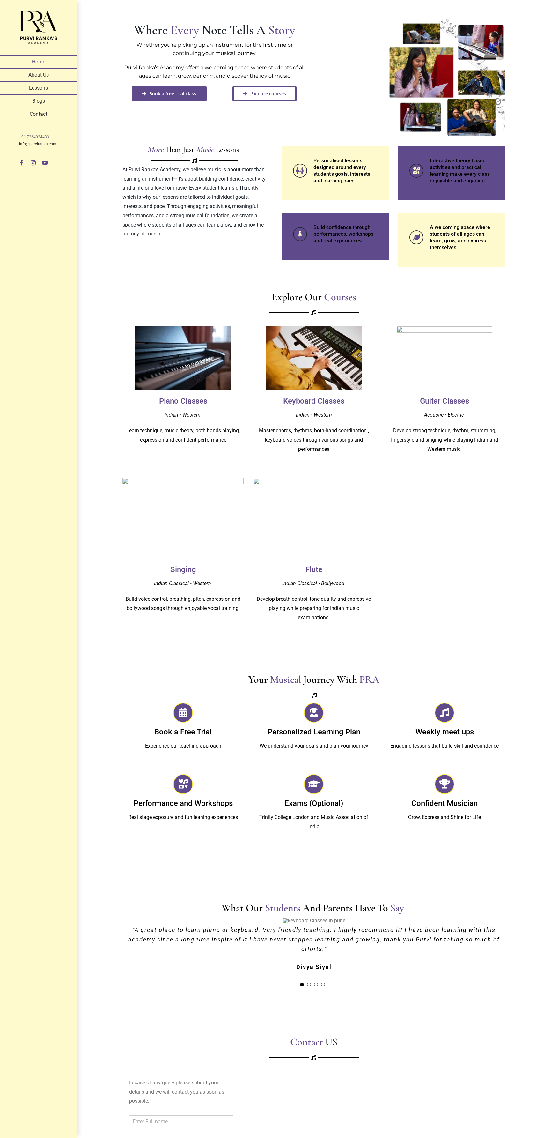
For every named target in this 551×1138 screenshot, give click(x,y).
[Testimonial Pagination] (302, 984)
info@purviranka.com (37, 144)
